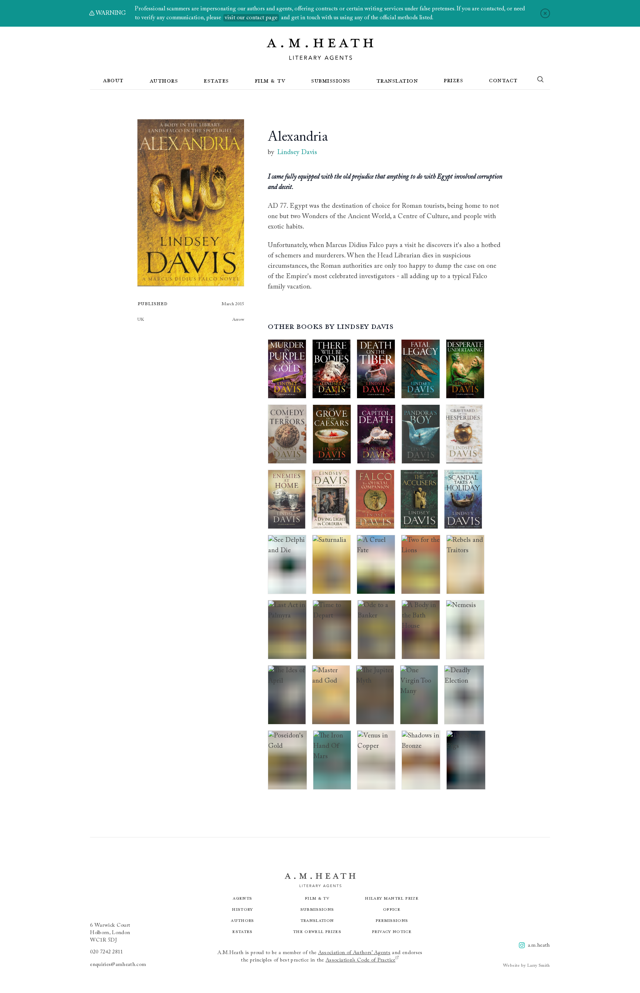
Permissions (392, 920)
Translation (397, 80)
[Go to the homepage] (320, 49)
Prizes (453, 80)
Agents (242, 898)
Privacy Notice (391, 931)
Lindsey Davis (297, 152)
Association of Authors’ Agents (354, 953)
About (113, 80)
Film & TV (270, 80)
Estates (216, 80)
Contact (503, 80)
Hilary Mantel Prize (392, 898)
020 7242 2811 (106, 952)
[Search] (540, 80)
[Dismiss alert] (545, 13)
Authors (164, 80)
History (242, 909)
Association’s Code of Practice (361, 960)
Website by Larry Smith (526, 965)
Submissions (330, 80)
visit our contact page (251, 18)
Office (391, 909)
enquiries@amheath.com (118, 964)
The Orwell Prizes (317, 931)
